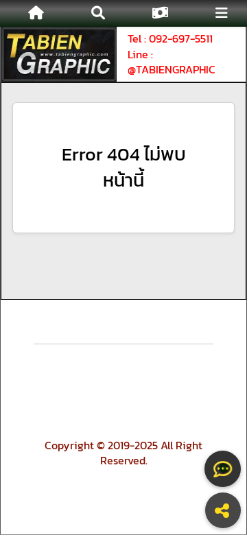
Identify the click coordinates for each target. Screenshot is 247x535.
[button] (97, 13)
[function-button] (222, 469)
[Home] (35, 13)
